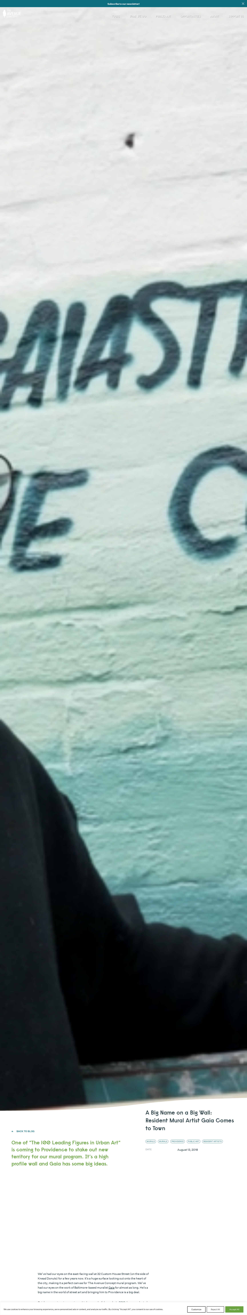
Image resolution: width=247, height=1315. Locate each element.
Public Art (163, 16)
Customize (196, 1309)
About (214, 16)
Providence (178, 1141)
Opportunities (190, 16)
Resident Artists (212, 1141)
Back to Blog (25, 1131)
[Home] (13, 12)
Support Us (236, 16)
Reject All (215, 1309)
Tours (116, 16)
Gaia (111, 1287)
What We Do (137, 16)
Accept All (234, 1309)
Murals (151, 1141)
